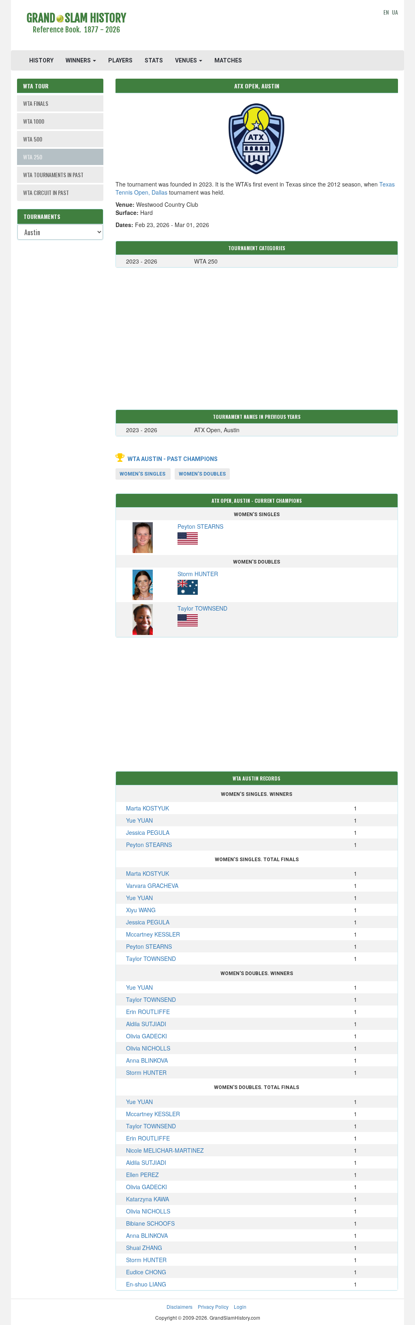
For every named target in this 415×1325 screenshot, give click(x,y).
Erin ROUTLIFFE (148, 1012)
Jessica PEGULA (147, 832)
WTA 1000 (33, 121)
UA (395, 12)
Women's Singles (142, 474)
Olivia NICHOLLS (148, 1048)
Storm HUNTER (146, 1072)
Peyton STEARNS (149, 844)
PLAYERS (120, 60)
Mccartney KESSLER (153, 934)
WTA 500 (32, 139)
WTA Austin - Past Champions (173, 459)
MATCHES (228, 60)
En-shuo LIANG (146, 1284)
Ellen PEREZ (142, 1175)
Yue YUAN (139, 820)
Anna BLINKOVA (147, 1060)
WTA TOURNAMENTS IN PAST (53, 174)
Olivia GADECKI (146, 1036)
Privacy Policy (213, 1306)
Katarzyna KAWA (147, 1199)
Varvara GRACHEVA (152, 885)
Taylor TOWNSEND (151, 958)
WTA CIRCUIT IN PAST (46, 192)
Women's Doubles (202, 474)
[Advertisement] (256, 26)
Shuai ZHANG (144, 1248)
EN (386, 12)
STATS (154, 60)
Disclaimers (180, 1306)
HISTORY (41, 60)
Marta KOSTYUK (147, 808)
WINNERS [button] (79, 60)
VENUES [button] (186, 60)
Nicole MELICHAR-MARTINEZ (165, 1150)
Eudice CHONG (146, 1272)
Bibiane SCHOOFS (150, 1223)
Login (240, 1306)
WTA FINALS (35, 103)
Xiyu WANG (141, 910)
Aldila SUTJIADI (146, 1024)
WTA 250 (32, 156)
